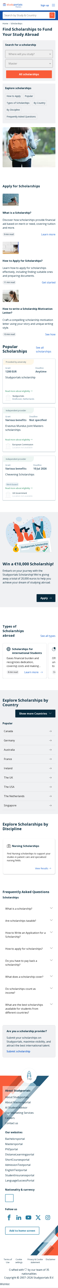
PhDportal (11, 1149)
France (8, 759)
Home (5, 23)
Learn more (48, 234)
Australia (9, 749)
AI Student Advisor (16, 1107)
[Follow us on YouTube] (28, 1218)
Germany (9, 740)
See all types (47, 636)
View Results (42, 868)
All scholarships (29, 74)
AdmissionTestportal (17, 1165)
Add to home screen (22, 1230)
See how (50, 334)
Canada (8, 731)
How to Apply (14, 96)
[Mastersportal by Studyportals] (13, 5)
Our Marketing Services (19, 1113)
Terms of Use (8, 1261)
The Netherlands (14, 796)
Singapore (10, 805)
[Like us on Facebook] (9, 1218)
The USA (9, 787)
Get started (48, 282)
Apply (44, 598)
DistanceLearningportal (19, 1154)
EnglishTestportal (16, 1170)
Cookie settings (18, 1261)
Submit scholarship (18, 1051)
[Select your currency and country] (9, 1198)
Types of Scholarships (18, 102)
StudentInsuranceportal (19, 1175)
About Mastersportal (18, 1102)
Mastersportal (14, 1144)
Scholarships (16, 23)
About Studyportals (17, 1097)
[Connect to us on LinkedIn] (19, 1218)
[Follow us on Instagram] (48, 1218)
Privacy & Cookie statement (35, 1261)
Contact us (11, 1123)
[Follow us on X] (38, 1218)
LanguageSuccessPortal (19, 1180)
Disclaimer (50, 1259)
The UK (8, 777)
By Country (39, 102)
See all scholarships (43, 349)
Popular (29, 96)
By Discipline (13, 109)
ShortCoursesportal (17, 1159)
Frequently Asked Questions (21, 116)
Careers (10, 1118)
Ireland (8, 768)
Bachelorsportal (15, 1139)
